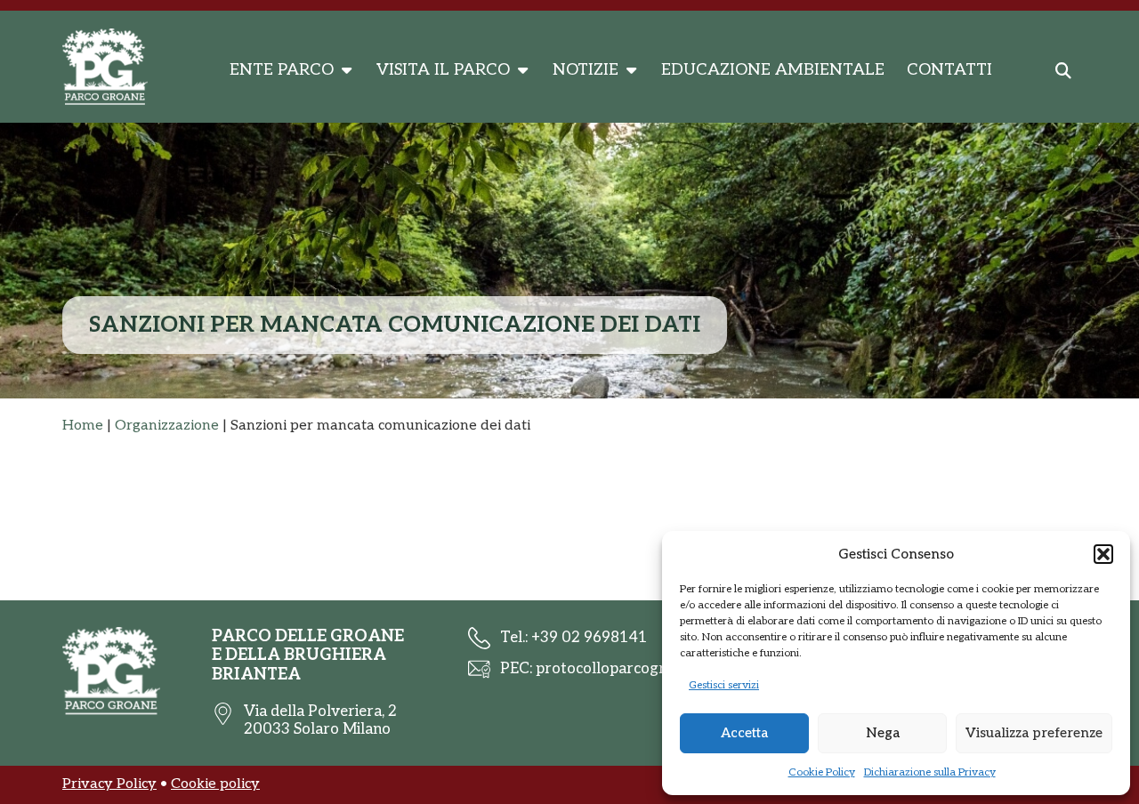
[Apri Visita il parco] (522, 70)
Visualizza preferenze (1034, 733)
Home (82, 425)
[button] (1103, 554)
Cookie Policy (821, 772)
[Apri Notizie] (631, 70)
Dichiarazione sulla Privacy (930, 772)
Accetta (744, 733)
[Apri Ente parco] (346, 70)
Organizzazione (167, 425)
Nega (883, 733)
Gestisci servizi (724, 685)
